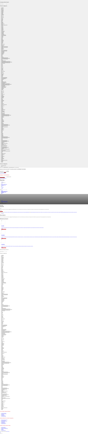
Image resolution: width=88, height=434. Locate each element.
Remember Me (2, 172)
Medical (2, 99)
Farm (1, 59)
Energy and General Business (4, 50)
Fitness (2, 64)
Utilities (2, 404)
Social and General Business (4, 140)
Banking (2, 20)
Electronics (2, 48)
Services (2, 382)
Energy (2, 49)
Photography (2, 364)
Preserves (2, 119)
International (2, 88)
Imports (2, 328)
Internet (2, 336)
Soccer (2, 386)
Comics (2, 30)
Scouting (2, 133)
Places (2, 118)
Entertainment (2, 51)
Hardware (2, 74)
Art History (2, 262)
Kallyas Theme (7, 431)
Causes (2, 274)
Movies (2, 351)
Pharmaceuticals (3, 361)
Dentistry (2, 39)
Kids (1, 91)
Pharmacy (2, 116)
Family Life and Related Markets (4, 306)
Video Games (2, 158)
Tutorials (2, 403)
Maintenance (2, 343)
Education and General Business (4, 46)
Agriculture (2, 257)
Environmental (2, 52)
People (2, 357)
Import (2, 80)
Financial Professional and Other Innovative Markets (6, 309)
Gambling (2, 315)
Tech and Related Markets (4, 395)
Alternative (2, 11)
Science (2, 380)
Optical (2, 108)
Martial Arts (2, 345)
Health (2, 322)
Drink (1, 43)
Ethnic (2, 54)
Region (2, 127)
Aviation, (2, 19)
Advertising (2, 9)
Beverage (2, 22)
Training (2, 401)
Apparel (2, 261)
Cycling (2, 38)
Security (2, 134)
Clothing (2, 29)
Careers (2, 25)
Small (1, 138)
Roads (2, 378)
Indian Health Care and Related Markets (5, 332)
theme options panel (11, 167)
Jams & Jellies (2, 338)
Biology (2, 270)
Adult (1, 256)
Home (2, 324)
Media (2, 346)
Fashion (2, 307)
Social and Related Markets (4, 141)
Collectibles (2, 277)
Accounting (2, 8)
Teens (2, 149)
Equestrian (2, 53)
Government (2, 73)
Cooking (2, 283)
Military (2, 101)
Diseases (2, 42)
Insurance (2, 335)
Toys (1, 152)
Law (1, 340)
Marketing (2, 97)
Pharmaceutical (3, 113)
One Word (2, 107)
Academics (2, 7)
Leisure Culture (2, 341)
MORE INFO (5, 229)
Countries (2, 36)
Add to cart (1, 211)
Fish (1, 311)
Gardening (2, 317)
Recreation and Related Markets (4, 125)
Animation (2, 12)
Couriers (2, 37)
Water (2, 159)
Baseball (2, 269)
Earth (1, 44)
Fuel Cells (2, 314)
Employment (2, 296)
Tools (1, 399)
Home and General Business (4, 77)
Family (2, 56)
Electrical (2, 295)
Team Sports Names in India (4, 145)
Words (2, 161)
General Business (3, 71)
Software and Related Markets (4, 143)
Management (2, 96)
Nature (2, 106)
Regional (2, 375)
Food (1, 65)
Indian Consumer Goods (3, 82)
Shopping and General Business (4, 136)
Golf (1, 320)
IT (1, 90)
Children (2, 275)
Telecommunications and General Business (5, 398)
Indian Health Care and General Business (5, 83)
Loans (2, 94)
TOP (0, 432)
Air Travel (2, 10)
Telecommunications (3, 150)
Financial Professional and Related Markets (5, 62)
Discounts (2, 41)
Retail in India (2, 414)
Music (2, 105)
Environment (2, 299)
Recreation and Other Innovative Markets (5, 372)
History (2, 76)
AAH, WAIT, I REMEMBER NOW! (3, 178)
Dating (2, 286)
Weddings (2, 160)
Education (2, 293)
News (2, 354)
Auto (1, 264)
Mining (2, 349)
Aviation (2, 18)
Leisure (2, 93)
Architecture (2, 14)
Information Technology (3, 86)
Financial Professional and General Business (5, 61)
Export (2, 55)
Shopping (2, 383)
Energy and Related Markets (4, 298)
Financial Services (3, 63)
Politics (2, 366)
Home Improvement (3, 78)
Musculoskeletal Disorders (4, 104)
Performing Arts (3, 110)
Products (2, 367)
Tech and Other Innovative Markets (5, 147)
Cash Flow (2, 26)
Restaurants (2, 377)
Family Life (2, 304)
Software (2, 390)
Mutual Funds (2, 353)
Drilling (2, 290)
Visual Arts (2, 406)
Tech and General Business (4, 146)
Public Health (2, 121)
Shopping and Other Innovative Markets (5, 137)
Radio (2, 122)
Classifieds (2, 28)
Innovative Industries (3, 87)
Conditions (2, 33)
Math (1, 98)
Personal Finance (3, 359)
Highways (2, 75)
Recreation (2, 123)
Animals (2, 259)
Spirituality (2, 391)
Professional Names (3, 415)
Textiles (2, 151)
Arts (1, 15)
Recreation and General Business (4, 124)
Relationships (2, 128)
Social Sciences (2, 142)
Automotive (2, 17)
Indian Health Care (3, 330)
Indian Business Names (3, 81)
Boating (2, 24)
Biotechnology (2, 23)
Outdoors (2, 356)
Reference (2, 126)
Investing (2, 89)
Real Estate (2, 370)
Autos (2, 265)
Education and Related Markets (4, 47)
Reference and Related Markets (4, 374)
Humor (2, 327)
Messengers (2, 348)
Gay (1, 70)
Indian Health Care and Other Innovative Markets (6, 84)
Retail (2, 130)
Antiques (2, 13)
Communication (3, 278)
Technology (2, 148)
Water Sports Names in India (4, 407)
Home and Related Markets (4, 325)
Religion (2, 129)
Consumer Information (3, 35)
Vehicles (2, 157)
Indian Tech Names (3, 85)
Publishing (2, 369)
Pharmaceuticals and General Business (5, 114)
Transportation (2, 154)
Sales (1, 132)
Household (2, 79)
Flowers (2, 312)
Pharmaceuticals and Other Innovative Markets (6, 362)
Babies (2, 267)
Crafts (2, 285)
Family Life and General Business (4, 57)
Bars (1, 21)
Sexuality (2, 135)
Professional (2, 120)
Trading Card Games (3, 153)
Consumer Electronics (3, 282)
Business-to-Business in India (4, 272)
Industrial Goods (3, 333)
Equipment (2, 301)
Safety (2, 131)
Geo (1, 319)
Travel (2, 155)
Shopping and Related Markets (4, 385)
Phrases (2, 117)
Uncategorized (2, 156)
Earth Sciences (2, 45)
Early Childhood (3, 291)
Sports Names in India (3, 144)
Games (2, 68)
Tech (1, 166)
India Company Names (3, 165)
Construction (2, 34)
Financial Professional (3, 60)
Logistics (2, 95)
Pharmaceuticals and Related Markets (5, 115)
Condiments (2, 280)
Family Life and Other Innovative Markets (5, 58)
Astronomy (2, 16)
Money (2, 102)
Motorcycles (2, 103)
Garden (2, 69)
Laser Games (2, 92)
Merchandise (2, 100)
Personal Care (2, 111)
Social (2, 139)
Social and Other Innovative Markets (5, 388)
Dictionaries (2, 40)
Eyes (1, 303)
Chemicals (2, 27)
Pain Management (3, 109)
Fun (1, 67)
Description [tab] (2, 213)
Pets (1, 112)
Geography (2, 72)
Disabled (2, 288)
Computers (2, 32)
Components (2, 31)
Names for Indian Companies (4, 184)
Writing (2, 409)
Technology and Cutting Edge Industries (5, 396)
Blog (1, 186)
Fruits (2, 66)
